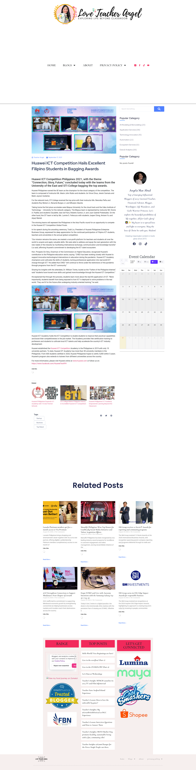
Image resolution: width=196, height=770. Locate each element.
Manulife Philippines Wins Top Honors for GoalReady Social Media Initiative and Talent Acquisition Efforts (97, 529)
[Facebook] (134, 243)
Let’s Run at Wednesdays (92, 674)
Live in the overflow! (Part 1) (93, 660)
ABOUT (88, 65)
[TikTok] (146, 243)
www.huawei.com (80, 361)
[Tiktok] (144, 65)
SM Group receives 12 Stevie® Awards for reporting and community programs (135, 528)
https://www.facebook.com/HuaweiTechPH (49, 363)
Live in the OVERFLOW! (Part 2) (95, 667)
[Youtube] (148, 65)
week (147, 261)
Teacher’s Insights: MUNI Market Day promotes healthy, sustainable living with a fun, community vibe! (97, 735)
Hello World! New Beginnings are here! (97, 653)
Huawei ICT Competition (60, 348)
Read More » (47, 559)
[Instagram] (140, 243)
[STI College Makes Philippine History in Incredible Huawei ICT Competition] (73, 392)
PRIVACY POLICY (111, 65)
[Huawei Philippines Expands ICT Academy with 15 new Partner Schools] (45, 392)
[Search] (159, 109)
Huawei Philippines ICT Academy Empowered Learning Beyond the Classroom (100, 404)
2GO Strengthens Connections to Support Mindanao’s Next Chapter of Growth (59, 594)
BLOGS (67, 65)
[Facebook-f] (140, 65)
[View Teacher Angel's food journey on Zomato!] (62, 678)
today (123, 263)
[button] (101, 415)
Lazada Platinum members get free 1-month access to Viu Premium (57, 528)
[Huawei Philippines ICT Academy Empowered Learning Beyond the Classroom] (102, 392)
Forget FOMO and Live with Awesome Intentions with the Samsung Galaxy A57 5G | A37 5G (97, 595)
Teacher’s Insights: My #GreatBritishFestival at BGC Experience (94, 712)
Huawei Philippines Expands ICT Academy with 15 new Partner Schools (43, 404)
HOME (51, 65)
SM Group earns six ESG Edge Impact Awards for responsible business (133, 594)
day (140, 261)
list (162, 261)
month (155, 261)
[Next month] (126, 260)
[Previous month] (122, 260)
